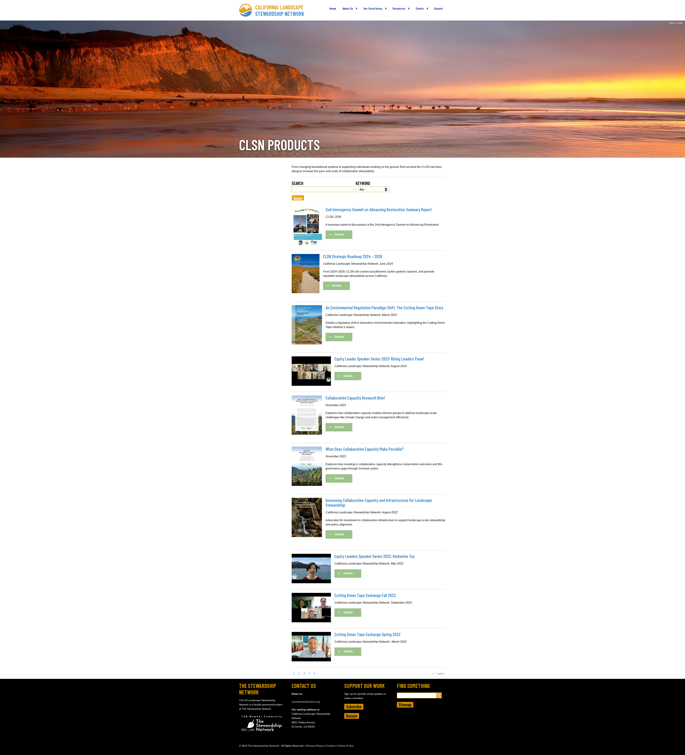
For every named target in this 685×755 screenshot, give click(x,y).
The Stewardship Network (263, 745)
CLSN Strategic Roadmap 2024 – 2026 (352, 256)
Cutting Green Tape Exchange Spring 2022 (367, 634)
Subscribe (354, 706)
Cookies (331, 745)
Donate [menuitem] (438, 8)
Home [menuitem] (332, 8)
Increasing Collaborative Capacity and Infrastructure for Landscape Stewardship (379, 503)
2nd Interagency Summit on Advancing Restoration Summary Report (379, 209)
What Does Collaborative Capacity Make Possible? (365, 449)
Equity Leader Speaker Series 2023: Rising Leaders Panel (379, 358)
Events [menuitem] (418, 9)
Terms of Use (346, 745)
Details (339, 234)
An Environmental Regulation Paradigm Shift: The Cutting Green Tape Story (384, 307)
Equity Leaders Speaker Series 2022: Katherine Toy (374, 556)
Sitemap (405, 704)
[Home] (247, 10)
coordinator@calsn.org (306, 701)
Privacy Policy (314, 745)
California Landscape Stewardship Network (279, 10)
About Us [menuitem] (346, 9)
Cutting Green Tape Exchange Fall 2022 (365, 595)
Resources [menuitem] (397, 9)
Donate (351, 715)
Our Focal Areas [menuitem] (371, 9)
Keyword (363, 183)
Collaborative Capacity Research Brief (355, 397)
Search (297, 183)
